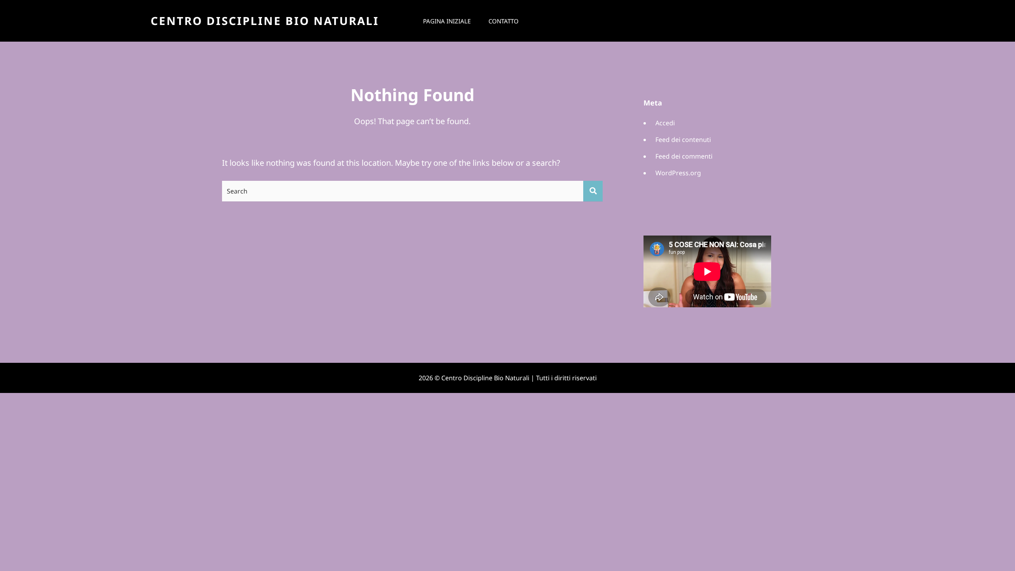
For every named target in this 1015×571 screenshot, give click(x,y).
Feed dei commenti (683, 156)
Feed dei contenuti (683, 139)
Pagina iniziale (447, 21)
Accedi (665, 123)
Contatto (503, 21)
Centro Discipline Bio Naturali (265, 20)
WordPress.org (678, 173)
